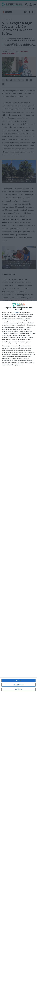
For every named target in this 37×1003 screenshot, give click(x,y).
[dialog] (18, 652)
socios (17, 312)
